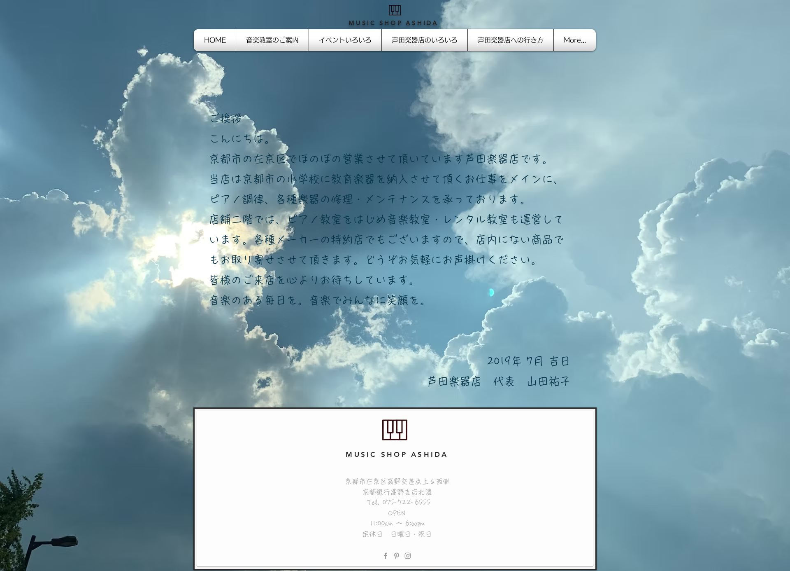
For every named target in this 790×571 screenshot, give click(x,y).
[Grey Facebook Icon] (385, 556)
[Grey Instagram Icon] (408, 556)
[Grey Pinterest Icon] (397, 556)
